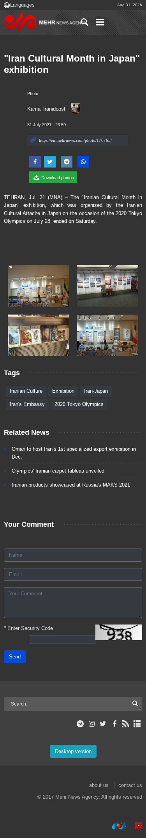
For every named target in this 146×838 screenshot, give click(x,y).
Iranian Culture (26, 391)
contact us (130, 785)
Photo (32, 93)
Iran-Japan (96, 391)
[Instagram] (92, 724)
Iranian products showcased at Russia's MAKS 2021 (71, 485)
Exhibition (63, 391)
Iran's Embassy (27, 404)
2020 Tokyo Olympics (79, 404)
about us (99, 785)
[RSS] (126, 724)
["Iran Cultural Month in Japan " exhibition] (38, 286)
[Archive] (137, 724)
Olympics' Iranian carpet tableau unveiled (58, 471)
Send (15, 657)
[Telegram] (80, 724)
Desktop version (73, 751)
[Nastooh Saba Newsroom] (115, 825)
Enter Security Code (28, 628)
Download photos (57, 177)
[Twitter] (103, 724)
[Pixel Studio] (134, 825)
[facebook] (114, 724)
